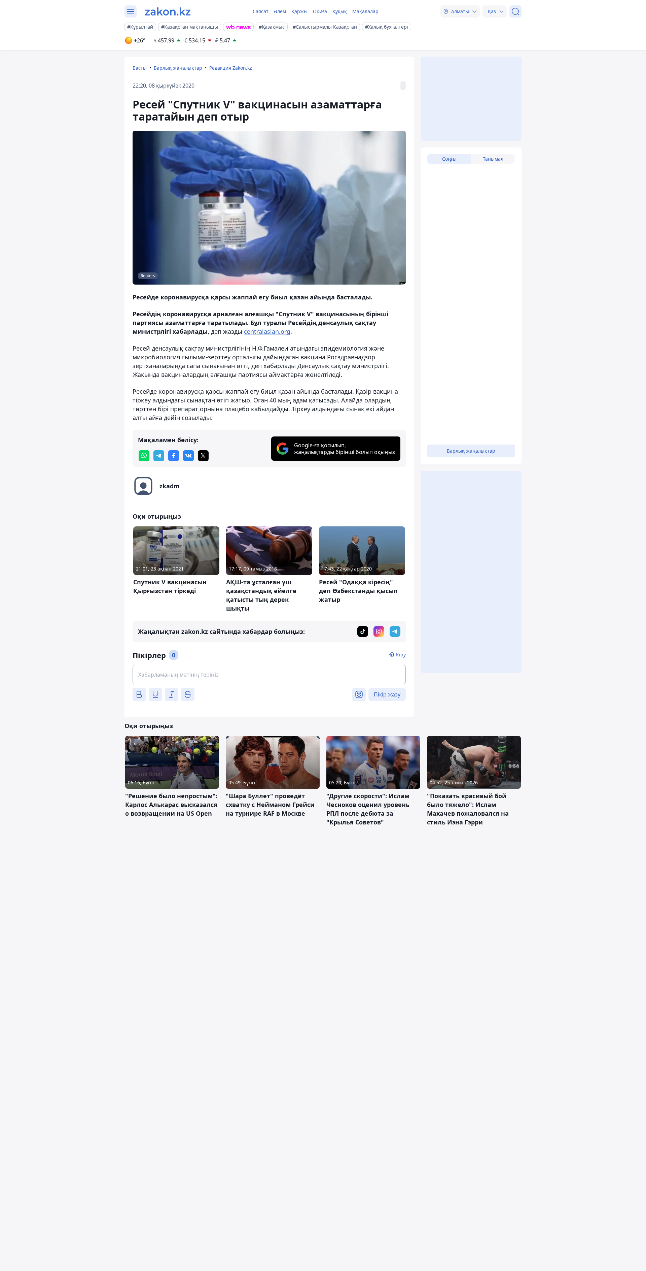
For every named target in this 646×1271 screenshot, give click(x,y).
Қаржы (299, 11)
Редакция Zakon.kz (230, 68)
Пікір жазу (387, 694)
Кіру (401, 654)
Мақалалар (365, 11)
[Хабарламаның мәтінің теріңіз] (269, 674)
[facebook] (174, 456)
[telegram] (159, 456)
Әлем (280, 11)
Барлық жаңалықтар (178, 68)
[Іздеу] (515, 11)
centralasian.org (267, 331)
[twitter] (203, 456)
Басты (140, 68)
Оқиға (320, 11)
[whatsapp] (144, 456)
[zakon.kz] (168, 11)
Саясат (260, 11)
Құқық (339, 11)
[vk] (188, 456)
